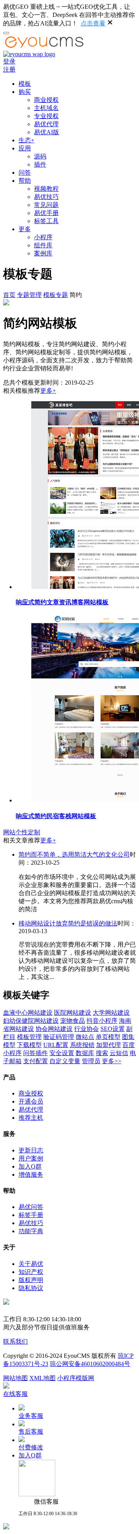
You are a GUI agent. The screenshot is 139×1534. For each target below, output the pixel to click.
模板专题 (55, 295)
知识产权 (31, 1272)
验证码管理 (58, 1037)
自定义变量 (64, 1061)
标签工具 (46, 221)
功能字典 (31, 1231)
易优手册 (46, 213)
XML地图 (42, 1378)
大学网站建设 (111, 1012)
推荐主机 (31, 1117)
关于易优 (31, 1264)
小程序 (43, 237)
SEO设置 (112, 1028)
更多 (25, 229)
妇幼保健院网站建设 (31, 1020)
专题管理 (29, 295)
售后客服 (31, 1431)
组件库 (43, 245)
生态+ (26, 140)
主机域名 (46, 108)
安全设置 (61, 1053)
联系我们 (15, 1341)
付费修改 (31, 1447)
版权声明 (31, 1280)
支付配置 (35, 1061)
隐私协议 (31, 1288)
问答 (25, 172)
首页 (9, 295)
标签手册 (31, 1215)
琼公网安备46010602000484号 (90, 1364)
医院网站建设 (72, 1012)
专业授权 (46, 116)
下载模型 (29, 1045)
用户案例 (31, 1158)
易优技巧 (46, 196)
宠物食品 (72, 1020)
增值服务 (31, 1174)
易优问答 (31, 1207)
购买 (25, 91)
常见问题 (46, 205)
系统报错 (82, 1045)
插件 (40, 164)
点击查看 (93, 23)
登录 (9, 61)
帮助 (25, 180)
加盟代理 (108, 1045)
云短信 (119, 1053)
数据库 (85, 1053)
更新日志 (31, 1150)
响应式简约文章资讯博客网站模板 (62, 602)
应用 (25, 148)
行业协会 (86, 1028)
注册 (9, 69)
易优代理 (46, 124)
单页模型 (108, 1037)
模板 (25, 83)
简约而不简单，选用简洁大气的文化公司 (74, 854)
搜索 (102, 1053)
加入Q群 (30, 1166)
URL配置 (55, 1045)
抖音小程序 (101, 1020)
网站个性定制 (21, 832)
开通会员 (31, 1101)
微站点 (85, 1037)
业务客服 (31, 1415)
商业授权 (46, 100)
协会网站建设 (54, 1028)
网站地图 (15, 1378)
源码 (40, 156)
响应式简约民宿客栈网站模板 (56, 816)
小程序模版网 (75, 1378)
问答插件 (35, 1053)
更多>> (111, 1061)
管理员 (91, 1061)
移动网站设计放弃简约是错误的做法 (68, 923)
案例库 (43, 253)
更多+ (48, 390)
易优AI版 (46, 132)
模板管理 (29, 1037)
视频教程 (46, 188)
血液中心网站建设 (28, 1012)
